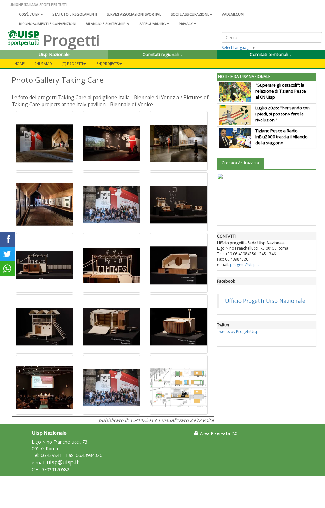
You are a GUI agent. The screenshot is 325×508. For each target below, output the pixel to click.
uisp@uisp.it (63, 462)
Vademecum (233, 14)
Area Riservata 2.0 (218, 433)
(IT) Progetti (72, 63)
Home (19, 63)
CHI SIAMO (43, 63)
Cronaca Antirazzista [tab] (240, 163)
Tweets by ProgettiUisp (238, 331)
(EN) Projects (107, 63)
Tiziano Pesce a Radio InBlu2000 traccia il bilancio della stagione (281, 137)
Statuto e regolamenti (74, 14)
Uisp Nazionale (54, 54)
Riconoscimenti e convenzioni (47, 23)
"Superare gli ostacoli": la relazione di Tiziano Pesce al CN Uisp (280, 91)
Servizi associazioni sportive (134, 14)
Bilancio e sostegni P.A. (108, 23)
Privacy (186, 23)
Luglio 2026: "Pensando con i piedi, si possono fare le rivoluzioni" (282, 114)
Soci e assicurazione (190, 14)
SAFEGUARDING (152, 23)
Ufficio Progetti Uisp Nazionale (265, 300)
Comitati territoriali (269, 54)
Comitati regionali (161, 54)
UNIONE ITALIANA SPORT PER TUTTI (38, 4)
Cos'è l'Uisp (29, 14)
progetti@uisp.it (244, 264)
